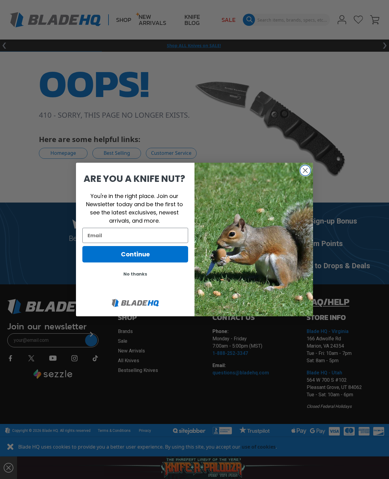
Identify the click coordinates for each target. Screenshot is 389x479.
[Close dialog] (305, 170)
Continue (135, 254)
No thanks (135, 274)
